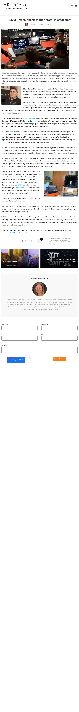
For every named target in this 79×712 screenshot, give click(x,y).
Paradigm (31, 118)
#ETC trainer (63, 240)
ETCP (3, 134)
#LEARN (63, 242)
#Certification (66, 238)
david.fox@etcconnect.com (20, 233)
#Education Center (54, 242)
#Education (70, 242)
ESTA (12, 132)
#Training (52, 244)
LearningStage (19, 188)
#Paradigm (52, 238)
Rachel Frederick (38, 24)
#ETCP (58, 238)
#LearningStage (54, 240)
